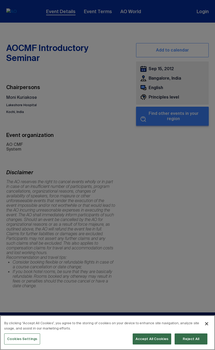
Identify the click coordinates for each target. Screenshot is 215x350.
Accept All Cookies (152, 339)
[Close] (206, 324)
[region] (107, 332)
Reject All (191, 339)
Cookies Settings (22, 339)
